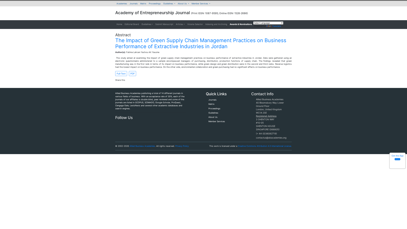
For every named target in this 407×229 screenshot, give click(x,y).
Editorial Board (132, 24)
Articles (179, 24)
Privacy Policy (182, 146)
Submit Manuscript (164, 24)
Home (119, 24)
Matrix (143, 3)
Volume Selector (195, 24)
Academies (122, 3)
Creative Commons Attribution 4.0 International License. (265, 146)
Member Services (200, 3)
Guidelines (168, 3)
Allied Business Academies (142, 146)
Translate (276, 26)
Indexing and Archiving (216, 24)
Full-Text (121, 73)
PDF (132, 73)
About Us (182, 3)
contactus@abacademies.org (271, 137)
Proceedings (155, 3)
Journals (134, 3)
